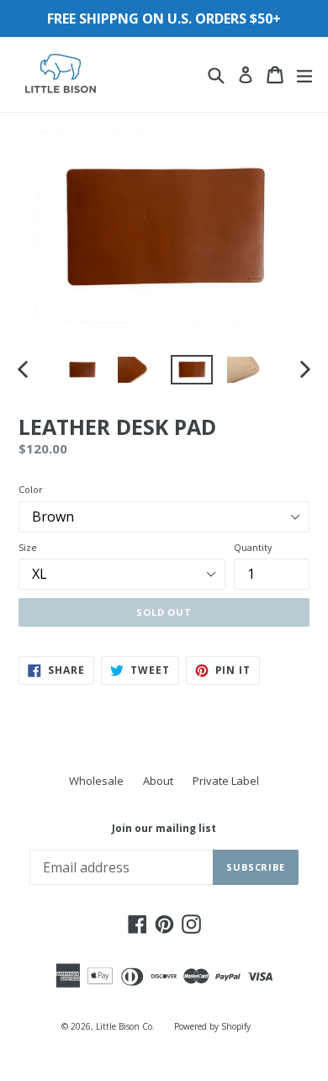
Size (28, 547)
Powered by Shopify (212, 1026)
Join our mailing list (164, 829)
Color (31, 489)
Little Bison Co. (125, 1026)
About (158, 780)
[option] (82, 370)
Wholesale (96, 780)
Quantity (253, 547)
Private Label (226, 780)
